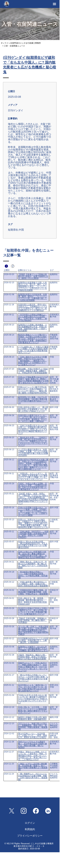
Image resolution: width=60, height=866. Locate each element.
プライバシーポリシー (30, 835)
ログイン (30, 823)
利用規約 (30, 829)
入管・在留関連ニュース (14, 46)
